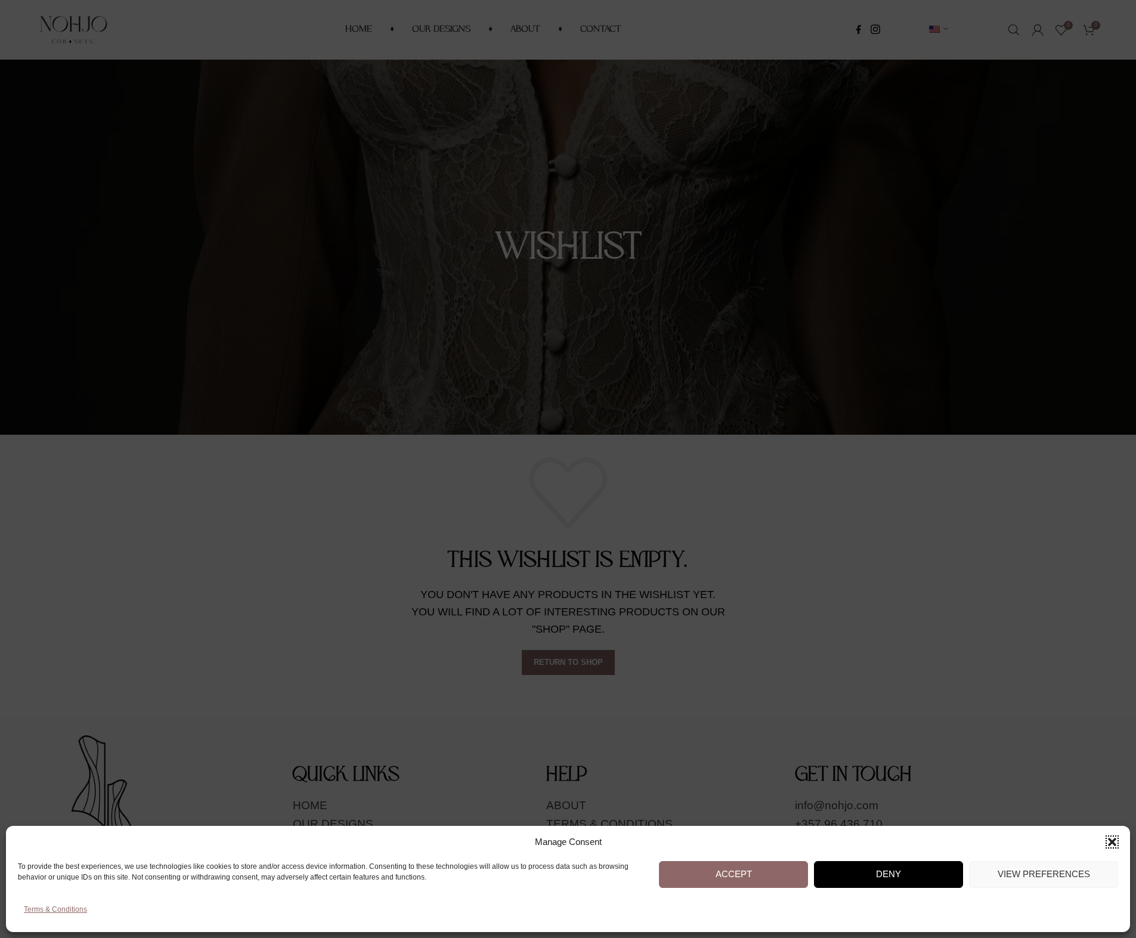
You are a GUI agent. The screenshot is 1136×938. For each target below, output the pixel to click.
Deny (888, 874)
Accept (734, 874)
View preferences (1044, 874)
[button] (1112, 842)
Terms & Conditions (55, 909)
